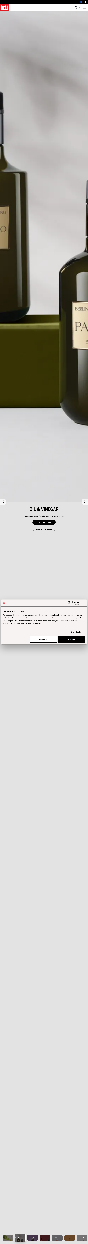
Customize (42, 639)
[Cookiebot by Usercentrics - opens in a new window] (69, 603)
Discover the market (44, 529)
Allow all (71, 639)
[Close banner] (84, 603)
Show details (76, 632)
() (83, 2)
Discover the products (44, 522)
